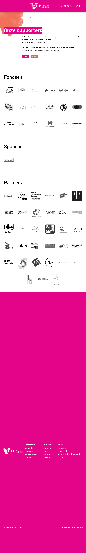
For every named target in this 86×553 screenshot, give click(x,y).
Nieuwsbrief (47, 457)
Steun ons (46, 454)
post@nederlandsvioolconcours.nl (68, 454)
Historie (45, 451)
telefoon (34, 56)
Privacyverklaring (67, 527)
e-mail (25, 56)
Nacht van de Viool (31, 454)
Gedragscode (79, 527)
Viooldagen (28, 457)
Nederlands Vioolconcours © (13, 527)
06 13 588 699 (61, 457)
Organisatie (47, 448)
